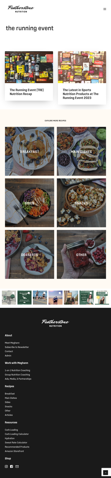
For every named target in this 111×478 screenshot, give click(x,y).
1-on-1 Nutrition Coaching (17, 370)
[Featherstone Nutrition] (21, 9)
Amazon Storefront (14, 451)
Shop (8, 458)
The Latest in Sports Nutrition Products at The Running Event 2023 (81, 94)
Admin (8, 355)
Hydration (9, 438)
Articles (9, 415)
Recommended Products (17, 446)
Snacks (8, 406)
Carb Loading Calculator (17, 434)
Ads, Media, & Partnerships (18, 378)
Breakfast (10, 393)
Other (7, 410)
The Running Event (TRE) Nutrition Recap (27, 92)
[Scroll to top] (105, 472)
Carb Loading (11, 429)
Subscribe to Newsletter (17, 347)
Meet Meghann (12, 342)
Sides (7, 402)
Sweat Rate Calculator (16, 442)
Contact (9, 351)
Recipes (9, 386)
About (8, 335)
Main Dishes (11, 398)
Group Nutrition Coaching (17, 374)
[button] (105, 9)
